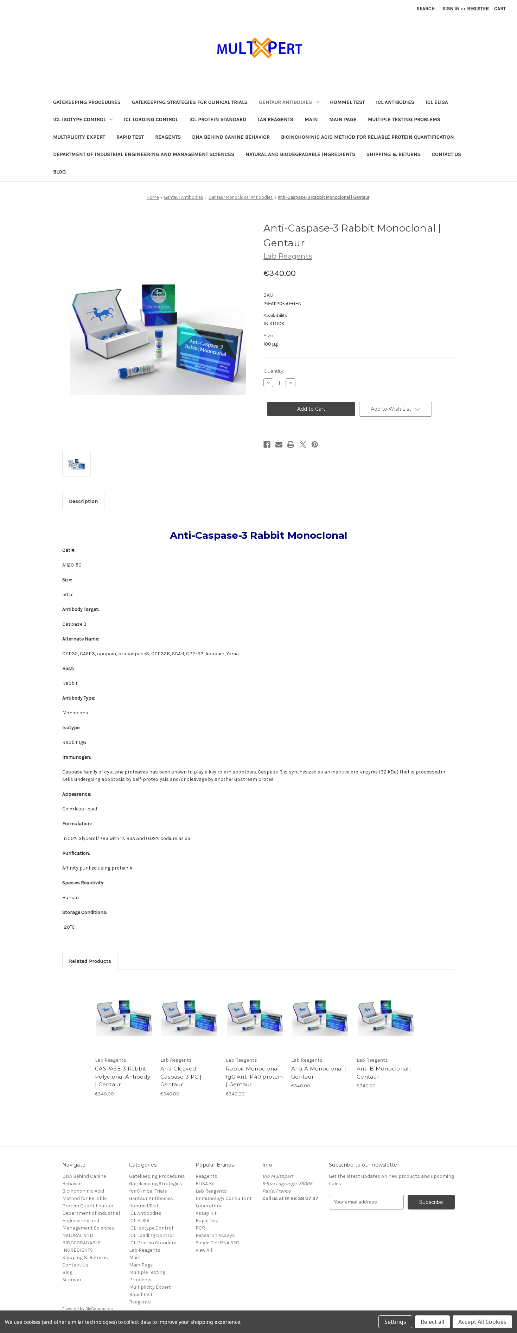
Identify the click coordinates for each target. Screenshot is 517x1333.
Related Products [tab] (90, 961)
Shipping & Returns (393, 154)
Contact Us (446, 154)
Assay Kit (206, 1213)
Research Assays (215, 1235)
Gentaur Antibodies (285, 102)
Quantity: (273, 371)
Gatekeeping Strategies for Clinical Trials (190, 102)
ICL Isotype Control (79, 119)
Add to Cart (124, 1021)
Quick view (123, 1008)
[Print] (290, 444)
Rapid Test (130, 137)
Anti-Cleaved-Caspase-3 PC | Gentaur (181, 1076)
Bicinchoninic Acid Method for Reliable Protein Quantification (367, 137)
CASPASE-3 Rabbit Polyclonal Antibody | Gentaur (122, 1076)
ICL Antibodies (395, 102)
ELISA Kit (205, 1184)
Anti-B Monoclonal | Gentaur (384, 1072)
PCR (200, 1228)
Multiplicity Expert (79, 137)
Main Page (343, 119)
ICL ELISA (437, 102)
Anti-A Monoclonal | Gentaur (318, 1072)
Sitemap (71, 1280)
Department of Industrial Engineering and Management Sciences (143, 154)
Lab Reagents (275, 119)
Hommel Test (347, 102)
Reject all (432, 1322)
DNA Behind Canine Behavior (231, 137)
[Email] (278, 444)
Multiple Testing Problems (404, 119)
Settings (395, 1322)
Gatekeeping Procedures (87, 102)
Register (478, 9)
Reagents (168, 137)
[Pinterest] (314, 444)
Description (83, 501)
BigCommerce (99, 1308)
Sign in (450, 9)
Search (426, 9)
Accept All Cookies (482, 1322)
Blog (59, 172)
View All (204, 1250)
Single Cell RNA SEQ (218, 1243)
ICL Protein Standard (217, 119)
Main (311, 119)
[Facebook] (266, 444)
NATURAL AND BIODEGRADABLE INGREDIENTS (300, 154)
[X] (302, 444)
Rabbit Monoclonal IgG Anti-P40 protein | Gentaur (254, 1076)
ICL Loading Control (151, 119)
